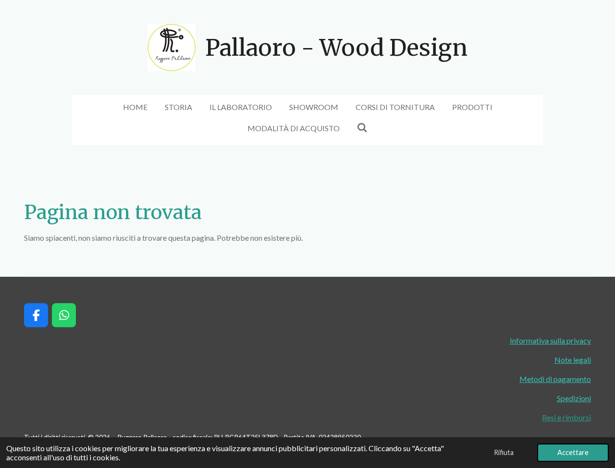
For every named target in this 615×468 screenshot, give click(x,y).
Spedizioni (574, 398)
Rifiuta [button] (504, 452)
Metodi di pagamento (555, 378)
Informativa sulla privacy (550, 340)
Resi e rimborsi (566, 417)
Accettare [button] (573, 452)
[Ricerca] (362, 127)
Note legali (572, 359)
